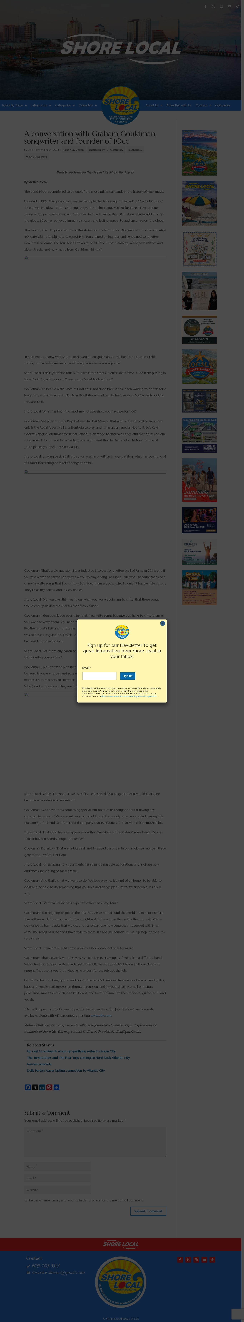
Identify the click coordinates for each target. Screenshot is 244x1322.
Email (86, 667)
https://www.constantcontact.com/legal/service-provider (129, 696)
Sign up (128, 676)
